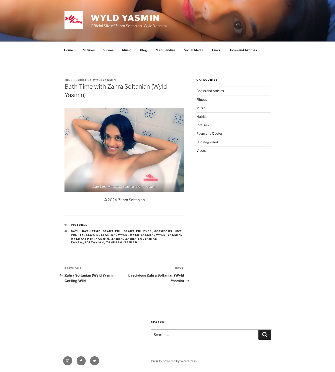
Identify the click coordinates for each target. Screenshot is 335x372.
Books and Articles (243, 50)
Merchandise (165, 50)
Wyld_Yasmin (168, 234)
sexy (90, 234)
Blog (143, 50)
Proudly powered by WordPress (174, 361)
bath (75, 231)
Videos (108, 50)
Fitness (201, 99)
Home (68, 50)
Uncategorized (207, 142)
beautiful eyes (138, 231)
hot (178, 231)
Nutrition (202, 116)
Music (126, 50)
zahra (117, 238)
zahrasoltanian (122, 242)
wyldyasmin (104, 80)
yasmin (102, 238)
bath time (91, 231)
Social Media (193, 50)
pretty (77, 234)
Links (216, 50)
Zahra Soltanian (141, 238)
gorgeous (163, 231)
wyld (123, 234)
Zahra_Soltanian (87, 242)
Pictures (88, 50)
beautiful (112, 231)
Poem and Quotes (209, 133)
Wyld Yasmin (125, 18)
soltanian (106, 234)
